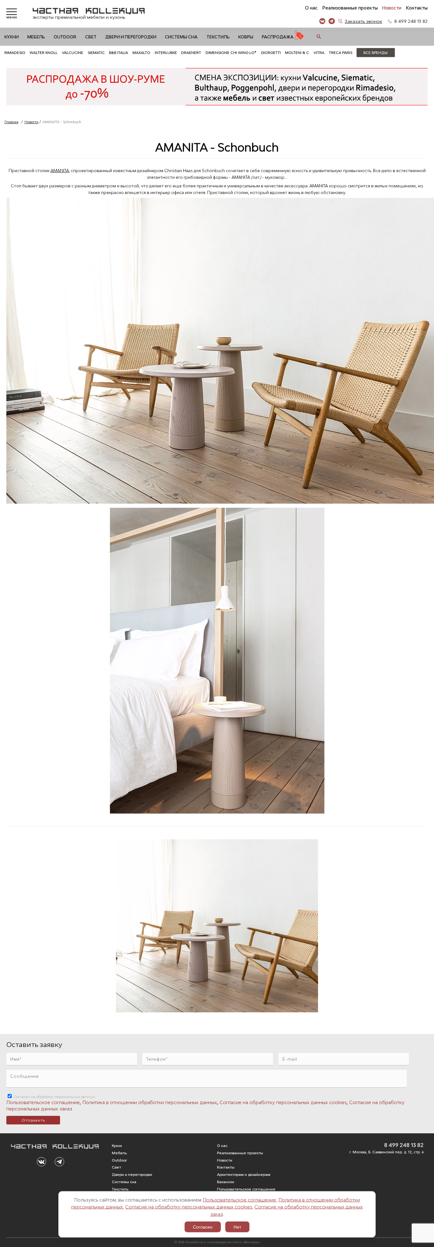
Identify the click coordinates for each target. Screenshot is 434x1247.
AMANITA (60, 170)
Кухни (11, 36)
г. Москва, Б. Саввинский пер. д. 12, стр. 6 (386, 1152)
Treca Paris (340, 52)
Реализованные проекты (350, 7)
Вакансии (225, 1182)
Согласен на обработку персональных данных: (54, 1097)
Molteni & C (297, 52)
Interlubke (166, 52)
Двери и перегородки (130, 36)
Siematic (96, 52)
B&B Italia (118, 52)
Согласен (203, 1227)
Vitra (319, 52)
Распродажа (278, 36)
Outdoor (65, 36)
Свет (91, 36)
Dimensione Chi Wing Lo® (231, 52)
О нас (311, 7)
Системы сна (181, 36)
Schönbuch (214, 170)
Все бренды (375, 52)
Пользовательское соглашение (239, 1199)
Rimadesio (14, 52)
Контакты (417, 7)
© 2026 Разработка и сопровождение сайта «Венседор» (217, 1242)
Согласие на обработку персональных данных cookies (188, 1207)
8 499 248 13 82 (411, 21)
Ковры (245, 36)
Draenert (191, 52)
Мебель (36, 36)
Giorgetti (271, 52)
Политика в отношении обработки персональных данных (149, 1102)
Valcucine (72, 52)
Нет (237, 1227)
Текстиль (218, 36)
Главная (11, 122)
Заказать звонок (363, 21)
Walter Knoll (44, 52)
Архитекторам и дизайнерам (243, 1174)
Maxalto (141, 52)
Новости (391, 7)
